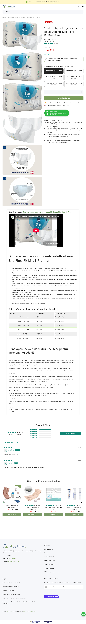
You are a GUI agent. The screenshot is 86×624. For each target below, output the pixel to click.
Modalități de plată (49, 560)
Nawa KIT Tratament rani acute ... (74, 508)
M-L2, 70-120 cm (23, 321)
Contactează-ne (48, 549)
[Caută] (4, 12)
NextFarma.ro (10, 611)
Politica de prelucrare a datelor (52, 572)
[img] (8, 447)
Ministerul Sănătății (8, 590)
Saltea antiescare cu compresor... (12, 506)
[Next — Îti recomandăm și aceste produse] (81, 502)
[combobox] (43, 12)
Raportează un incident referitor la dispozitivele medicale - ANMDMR (19, 602)
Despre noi (47, 553)
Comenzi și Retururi (49, 564)
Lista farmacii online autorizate (11, 583)
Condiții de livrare (49, 556)
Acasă (4, 17)
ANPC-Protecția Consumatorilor (11, 594)
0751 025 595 (13, 558)
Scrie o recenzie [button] (70, 433)
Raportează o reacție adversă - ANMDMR (14, 598)
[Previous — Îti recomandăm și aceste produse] (5, 502)
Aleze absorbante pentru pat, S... (53, 508)
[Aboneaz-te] (81, 587)
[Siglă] (9, 6)
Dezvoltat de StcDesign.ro (29, 611)
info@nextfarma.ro (13, 561)
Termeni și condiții (49, 568)
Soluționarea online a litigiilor (11, 586)
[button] (78, 6)
